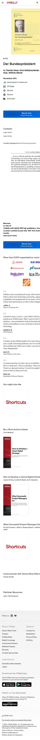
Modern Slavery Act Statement (12, 735)
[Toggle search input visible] (37, 2)
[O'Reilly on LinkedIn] (12, 616)
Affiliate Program (8, 646)
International (8, 659)
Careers (5, 634)
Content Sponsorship (10, 653)
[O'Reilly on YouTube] (15, 616)
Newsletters (30, 634)
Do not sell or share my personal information (16, 720)
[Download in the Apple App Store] (8, 686)
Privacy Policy (31, 637)
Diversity (5, 650)
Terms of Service (7, 730)
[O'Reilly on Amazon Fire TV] (10, 706)
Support (30, 626)
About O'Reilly (8, 626)
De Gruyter (11, 99)
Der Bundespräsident (28, 143)
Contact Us (30, 631)
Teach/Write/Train (9, 631)
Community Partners (10, 643)
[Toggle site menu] (2, 2)
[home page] (12, 2)
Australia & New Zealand (11, 664)
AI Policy (29, 640)
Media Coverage (8, 640)
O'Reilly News (7, 637)
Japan (4, 667)
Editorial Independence (10, 733)
